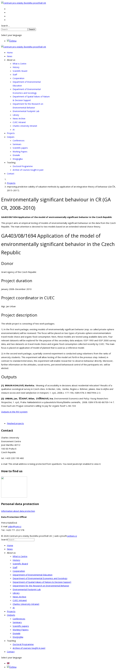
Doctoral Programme (23, 166)
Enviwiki (16, 155)
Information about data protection (18, 511)
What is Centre (19, 63)
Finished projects (15, 423)
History (16, 67)
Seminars (17, 144)
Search (32, 29)
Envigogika (18, 159)
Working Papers (20, 151)
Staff (15, 74)
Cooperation (18, 78)
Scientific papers (20, 147)
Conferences (18, 140)
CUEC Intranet (19, 122)
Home (10, 52)
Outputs (10, 137)
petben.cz (72, 535)
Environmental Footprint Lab (26, 111)
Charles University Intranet (25, 125)
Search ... (5, 25)
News (9, 56)
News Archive (19, 118)
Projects (11, 133)
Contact (10, 173)
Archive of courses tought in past (28, 169)
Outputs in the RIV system (14, 411)
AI (14, 129)
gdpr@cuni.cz (14, 526)
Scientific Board (20, 71)
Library (16, 115)
